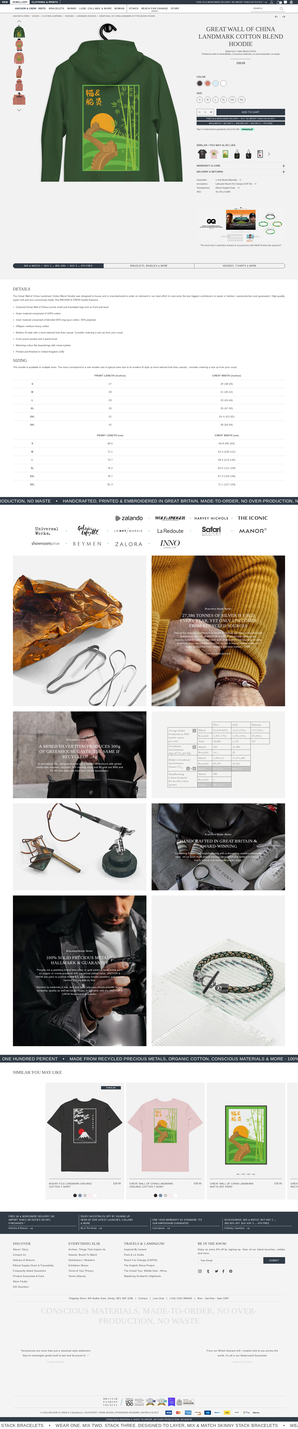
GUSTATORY (91, 1412)
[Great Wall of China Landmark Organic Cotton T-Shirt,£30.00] (214, 154)
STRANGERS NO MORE (127, 1412)
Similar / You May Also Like (216, 145)
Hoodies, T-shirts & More (239, 266)
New (5, 2)
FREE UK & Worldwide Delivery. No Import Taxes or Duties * (230, 2)
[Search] (281, 8)
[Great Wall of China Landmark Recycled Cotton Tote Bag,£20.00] (237, 154)
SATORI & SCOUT (149, 1412)
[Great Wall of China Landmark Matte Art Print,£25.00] (225, 154)
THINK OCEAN (106, 1412)
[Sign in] (271, 2)
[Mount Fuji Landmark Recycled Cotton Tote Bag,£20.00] (249, 154)
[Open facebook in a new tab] (223, 1271)
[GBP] (291, 2)
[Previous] (277, 16)
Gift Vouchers (21, 1286)
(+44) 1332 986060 (181, 1298)
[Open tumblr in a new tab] (208, 1271)
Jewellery (20, 2)
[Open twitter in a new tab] (217, 1271)
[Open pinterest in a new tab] (231, 1271)
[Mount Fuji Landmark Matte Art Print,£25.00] (260, 154)
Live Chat (158, 1298)
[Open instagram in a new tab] (200, 1271)
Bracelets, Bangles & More (149, 266)
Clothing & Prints (45, 2)
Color (201, 76)
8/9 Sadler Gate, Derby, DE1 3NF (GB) (110, 1298)
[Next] (282, 16)
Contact (143, 1298)
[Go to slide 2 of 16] (19, 110)
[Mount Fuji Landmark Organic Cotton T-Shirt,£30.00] (202, 154)
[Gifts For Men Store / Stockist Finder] (149, 530)
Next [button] (269, 155)
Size (199, 93)
